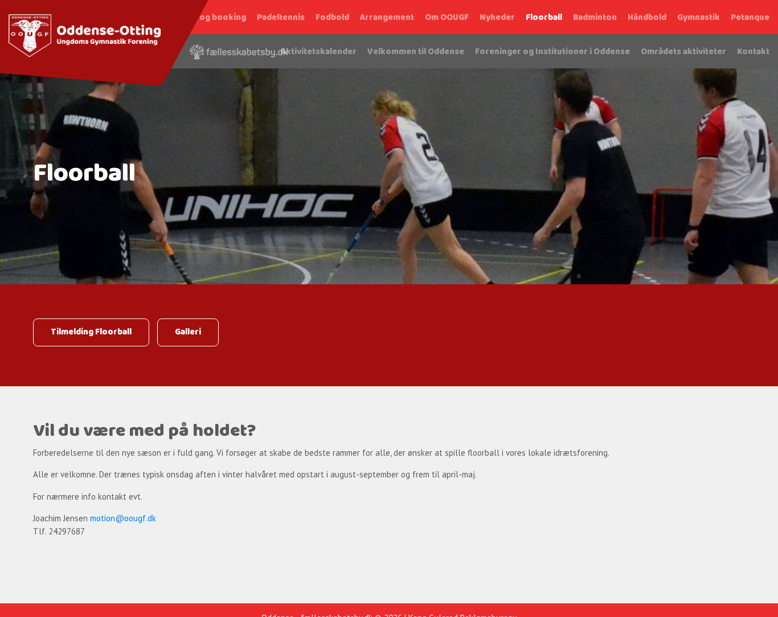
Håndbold (647, 17)
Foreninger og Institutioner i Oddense (552, 52)
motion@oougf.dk (123, 518)
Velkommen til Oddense (415, 52)
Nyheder (497, 17)
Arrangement (387, 17)
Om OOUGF (447, 17)
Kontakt (753, 52)
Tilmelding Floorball (91, 332)
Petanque (750, 17)
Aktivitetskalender (319, 52)
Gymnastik (698, 17)
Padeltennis (281, 17)
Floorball (544, 17)
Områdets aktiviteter (683, 52)
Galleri (188, 332)
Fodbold (332, 17)
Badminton (595, 17)
